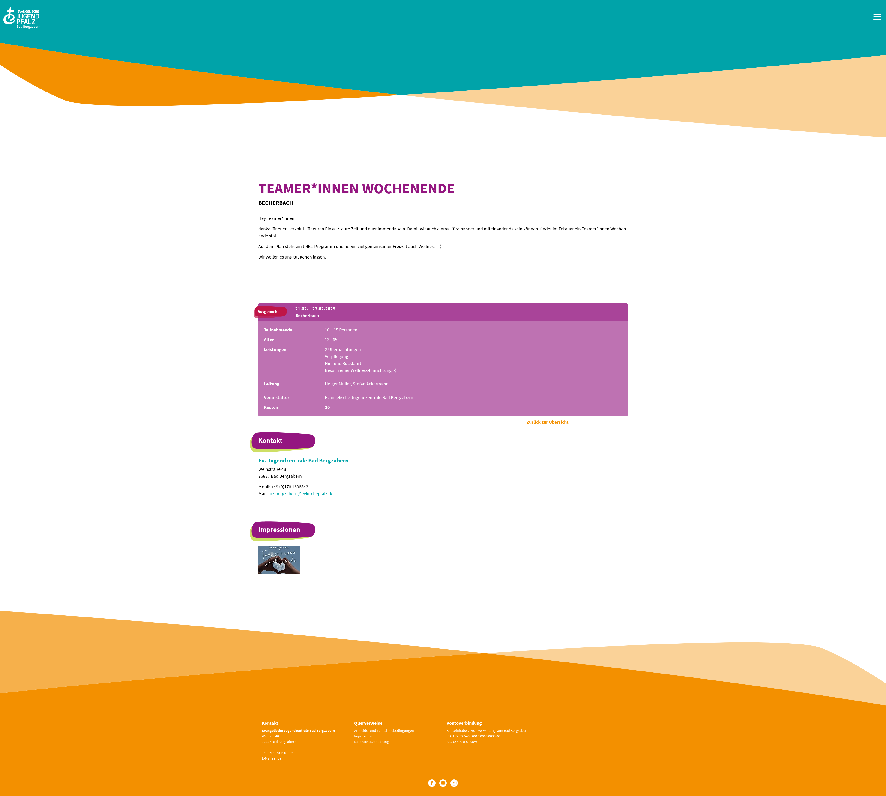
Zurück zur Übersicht (548, 422)
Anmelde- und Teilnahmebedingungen (384, 730)
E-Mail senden (273, 758)
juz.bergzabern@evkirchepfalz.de (301, 493)
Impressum (363, 736)
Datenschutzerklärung (371, 741)
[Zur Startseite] (21, 17)
